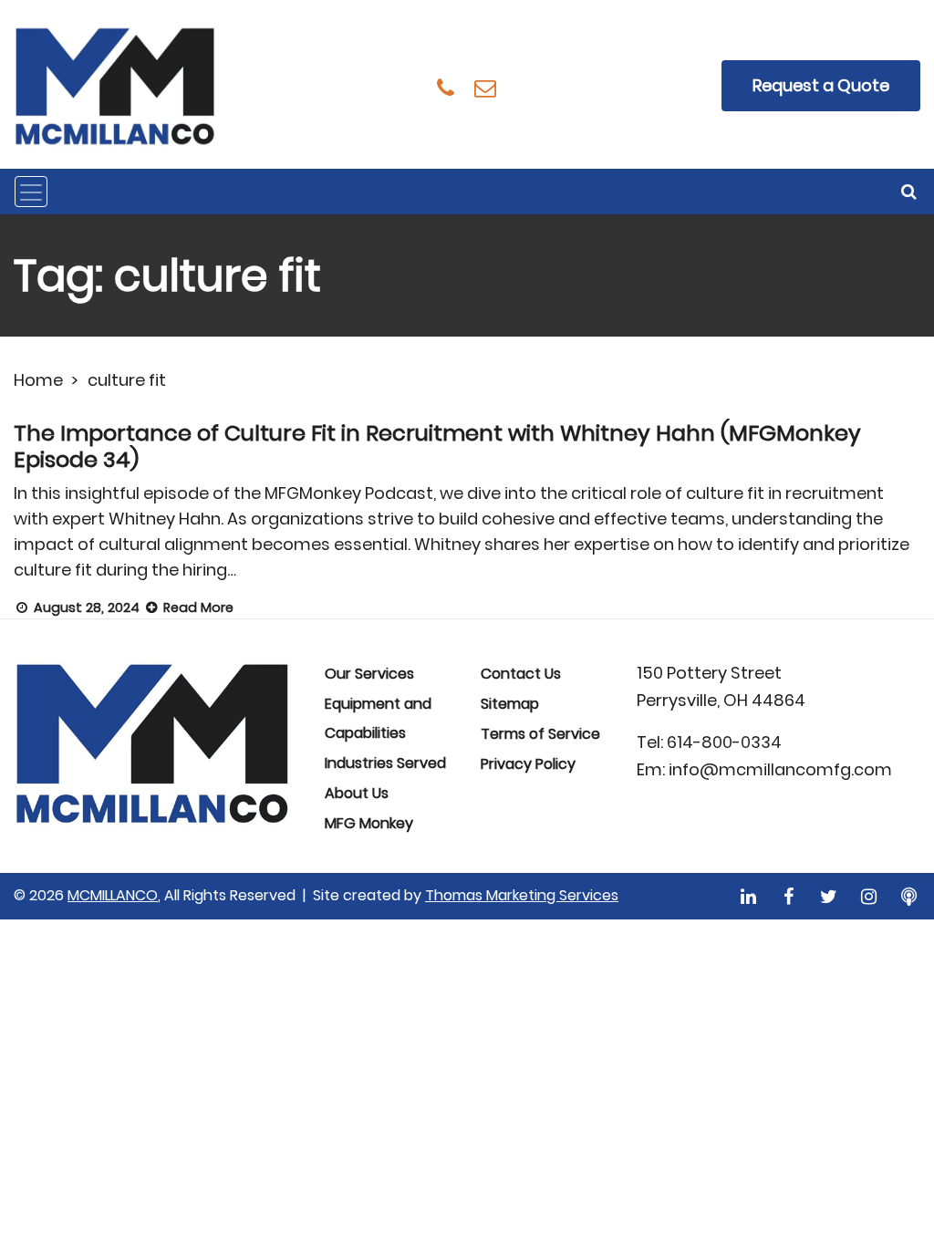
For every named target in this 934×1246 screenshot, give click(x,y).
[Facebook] (788, 896)
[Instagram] (868, 896)
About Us (357, 793)
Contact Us (521, 673)
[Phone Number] (446, 87)
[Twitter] (828, 896)
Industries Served (385, 763)
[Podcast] (909, 896)
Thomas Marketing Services (521, 895)
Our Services (369, 673)
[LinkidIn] (748, 896)
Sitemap (510, 703)
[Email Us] (485, 87)
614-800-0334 (724, 742)
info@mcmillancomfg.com (780, 769)
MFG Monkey (369, 823)
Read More (197, 607)
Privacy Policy (528, 763)
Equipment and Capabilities (378, 718)
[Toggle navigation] (31, 191)
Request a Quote (820, 85)
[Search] (909, 191)
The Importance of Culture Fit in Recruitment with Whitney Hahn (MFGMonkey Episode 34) (437, 446)
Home (38, 380)
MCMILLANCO (112, 895)
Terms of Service (540, 733)
